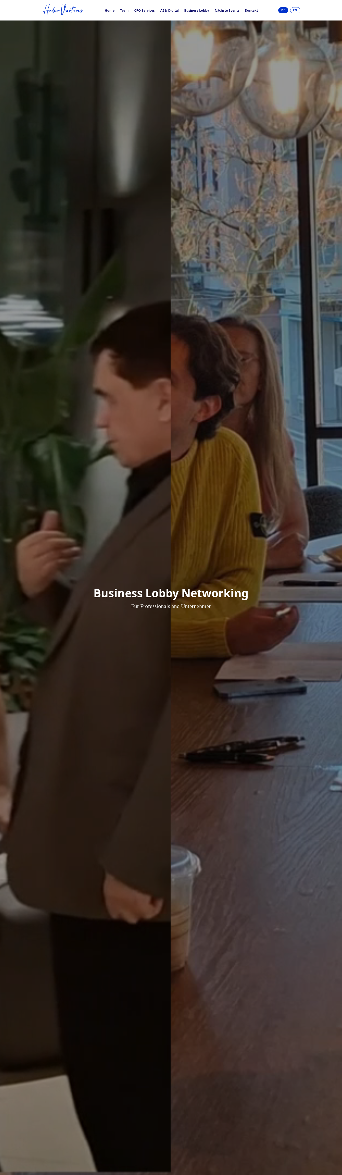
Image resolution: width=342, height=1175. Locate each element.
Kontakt (251, 10)
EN (295, 10)
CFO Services (144, 10)
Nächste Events (227, 10)
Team (124, 10)
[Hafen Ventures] (63, 10)
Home (109, 10)
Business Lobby (196, 10)
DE (283, 10)
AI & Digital (169, 10)
